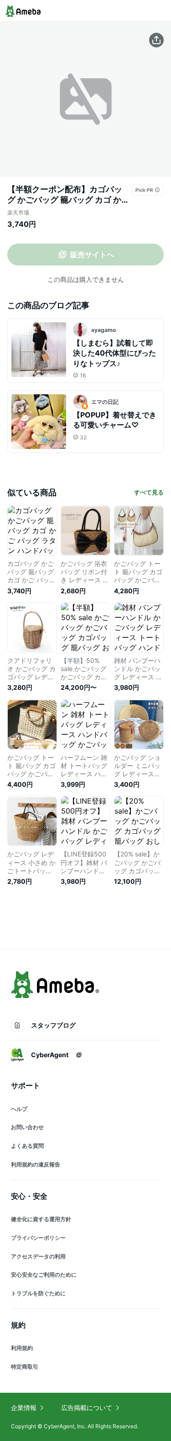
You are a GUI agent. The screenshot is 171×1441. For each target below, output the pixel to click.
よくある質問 (27, 1145)
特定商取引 (24, 1366)
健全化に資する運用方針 (41, 1219)
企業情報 (23, 1407)
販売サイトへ (92, 254)
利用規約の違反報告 (35, 1164)
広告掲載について (86, 1407)
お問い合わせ (27, 1127)
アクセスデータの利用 (38, 1256)
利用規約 (22, 1347)
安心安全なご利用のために (44, 1274)
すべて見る (149, 492)
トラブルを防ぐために (38, 1293)
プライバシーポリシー (38, 1237)
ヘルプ (19, 1108)
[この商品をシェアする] (156, 40)
